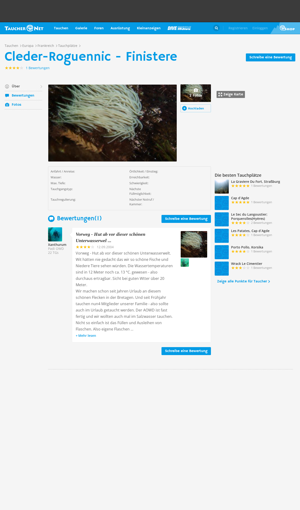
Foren (99, 28)
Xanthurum (57, 244)
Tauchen (61, 28)
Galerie (81, 28)
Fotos (16, 104)
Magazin (179, 28)
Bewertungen (23, 95)
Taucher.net (24, 28)
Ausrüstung (120, 28)
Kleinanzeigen (149, 28)
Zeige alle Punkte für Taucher (242, 281)
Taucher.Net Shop (285, 28)
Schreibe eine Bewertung (270, 57)
